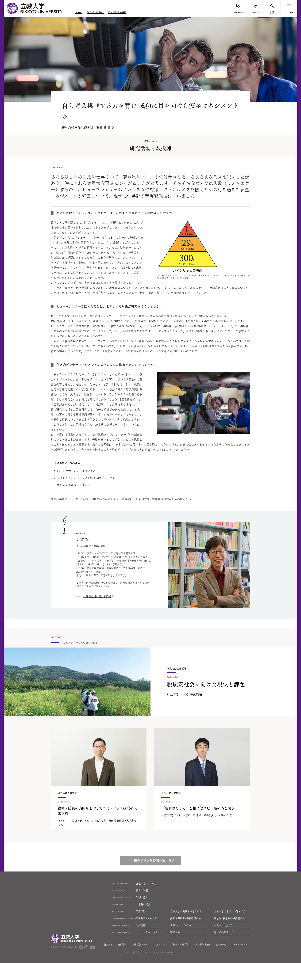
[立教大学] (37, 8)
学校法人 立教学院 (179, 944)
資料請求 (122, 944)
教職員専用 (221, 944)
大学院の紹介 (143, 904)
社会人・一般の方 (223, 925)
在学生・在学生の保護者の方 (229, 918)
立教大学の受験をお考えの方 (186, 911)
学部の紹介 (142, 897)
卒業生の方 (176, 932)
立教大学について (145, 883)
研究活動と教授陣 (117, 12)
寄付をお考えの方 (224, 932)
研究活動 (141, 911)
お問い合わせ (159, 944)
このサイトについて (240, 944)
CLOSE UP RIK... (95, 12)
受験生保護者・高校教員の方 (185, 918)
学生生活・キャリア (146, 918)
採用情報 (108, 944)
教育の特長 (142, 890)
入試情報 (141, 925)
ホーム (78, 12)
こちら (187, 499)
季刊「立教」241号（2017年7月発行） (89, 499)
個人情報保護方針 (202, 944)
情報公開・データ (140, 944)
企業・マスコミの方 (180, 925)
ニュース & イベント (147, 932)
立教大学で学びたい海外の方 (230, 911)
